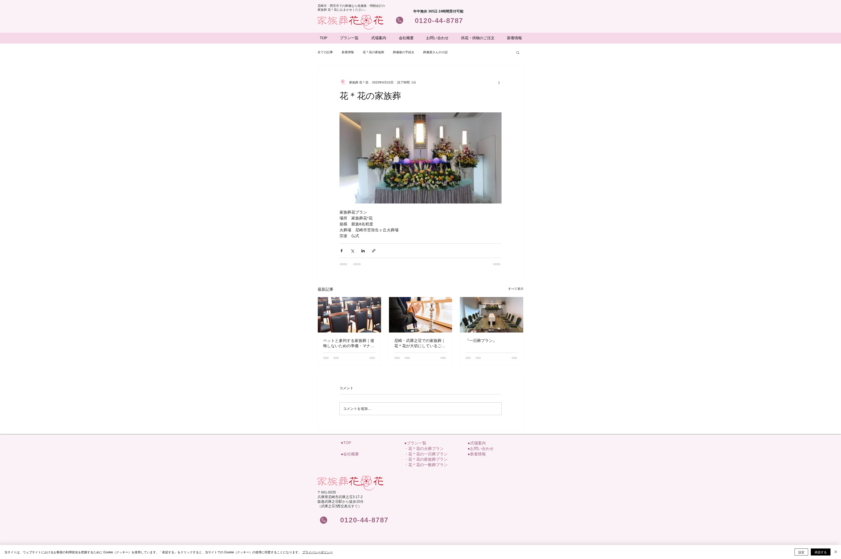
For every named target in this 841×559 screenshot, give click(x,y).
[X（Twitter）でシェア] (352, 251)
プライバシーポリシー (317, 552)
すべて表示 (515, 288)
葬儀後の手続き (403, 52)
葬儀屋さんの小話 (435, 52)
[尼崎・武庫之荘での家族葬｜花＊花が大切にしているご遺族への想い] (420, 315)
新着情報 (348, 52)
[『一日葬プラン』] (491, 315)
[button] (518, 52)
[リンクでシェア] (374, 251)
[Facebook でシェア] (341, 251)
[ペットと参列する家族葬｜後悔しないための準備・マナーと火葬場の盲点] (349, 315)
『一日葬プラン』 (481, 340)
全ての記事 (325, 52)
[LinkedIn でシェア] (363, 251)
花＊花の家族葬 (373, 52)
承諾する (820, 552)
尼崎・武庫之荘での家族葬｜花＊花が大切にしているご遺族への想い (419, 343)
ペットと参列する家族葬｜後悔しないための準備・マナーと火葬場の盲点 (348, 343)
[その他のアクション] (499, 82)
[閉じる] (835, 551)
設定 (801, 552)
